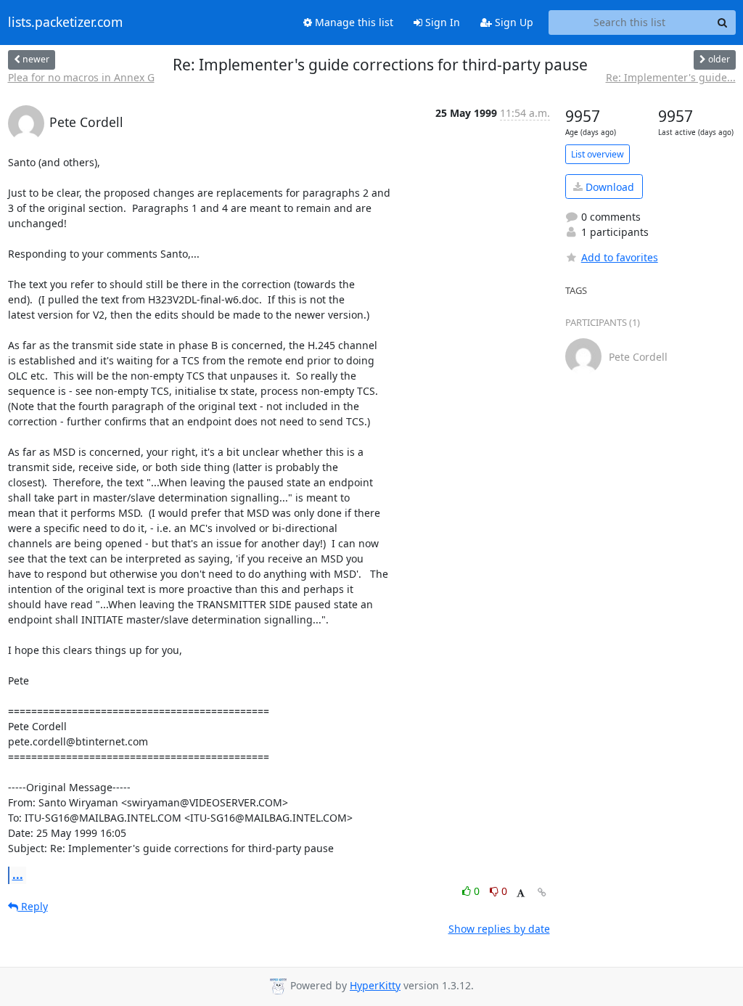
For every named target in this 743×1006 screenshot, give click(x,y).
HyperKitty (375, 985)
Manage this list (352, 22)
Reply (33, 906)
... (17, 875)
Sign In (441, 22)
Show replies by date (499, 929)
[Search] (723, 22)
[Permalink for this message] (542, 892)
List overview (597, 154)
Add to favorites (619, 257)
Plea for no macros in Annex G (81, 77)
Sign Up (512, 22)
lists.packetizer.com (65, 22)
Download (608, 187)
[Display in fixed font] (520, 893)
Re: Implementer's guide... (671, 77)
